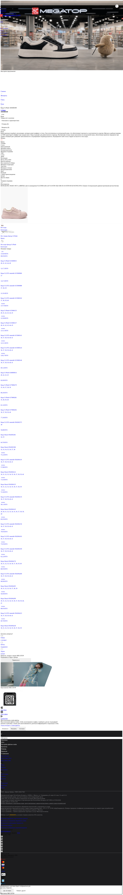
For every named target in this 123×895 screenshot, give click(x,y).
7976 (18, 833)
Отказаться (5, 728)
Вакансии (4, 751)
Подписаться (15, 660)
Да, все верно (7, 890)
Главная (3, 91)
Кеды (2, 104)
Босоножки (4, 769)
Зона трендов (5, 756)
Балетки (3, 767)
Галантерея (4, 783)
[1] (1, 22)
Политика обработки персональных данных (14, 818)
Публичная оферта (6, 825)
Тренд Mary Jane (6, 760)
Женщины (4, 95)
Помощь (3, 749)
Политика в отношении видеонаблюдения (14, 827)
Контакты (4, 746)
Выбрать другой (21, 890)
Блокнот (3, 776)
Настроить (14, 728)
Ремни (3, 787)
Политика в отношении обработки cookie (13, 820)
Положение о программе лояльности (12, 823)
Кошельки (4, 785)
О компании (5, 753)
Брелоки (3, 778)
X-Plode (3, 110)
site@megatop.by (6, 831)
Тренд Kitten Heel (6, 758)
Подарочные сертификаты (8, 13)
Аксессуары (4, 774)
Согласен (21, 728)
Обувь (3, 100)
